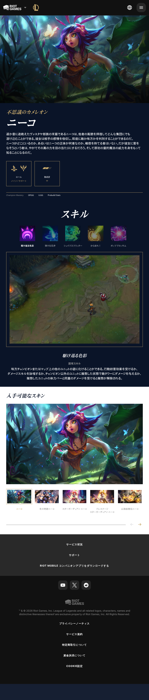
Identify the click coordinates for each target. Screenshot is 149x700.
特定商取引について (74, 644)
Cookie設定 (74, 666)
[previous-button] (132, 524)
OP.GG (31, 195)
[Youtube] (63, 585)
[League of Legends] (36, 7)
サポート (74, 555)
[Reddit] (86, 585)
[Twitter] (74, 585)
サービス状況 (74, 544)
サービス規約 (74, 634)
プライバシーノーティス (74, 623)
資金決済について (74, 655)
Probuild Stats (54, 195)
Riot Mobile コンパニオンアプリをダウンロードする (74, 565)
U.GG (40, 195)
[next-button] (140, 524)
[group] (73, 236)
